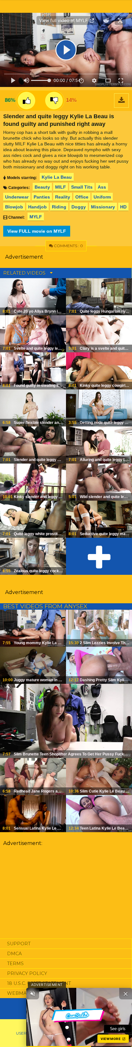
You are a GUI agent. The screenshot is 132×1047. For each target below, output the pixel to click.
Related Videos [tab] (25, 273)
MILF (60, 187)
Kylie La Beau (57, 177)
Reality (62, 196)
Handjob (37, 206)
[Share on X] (120, 20)
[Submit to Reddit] (106, 20)
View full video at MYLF (64, 20)
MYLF (35, 216)
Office (81, 196)
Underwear (17, 196)
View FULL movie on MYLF (36, 231)
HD (123, 206)
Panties (42, 196)
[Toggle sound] (32, 993)
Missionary (103, 206)
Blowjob (14, 206)
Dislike (54, 100)
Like (26, 100)
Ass (102, 187)
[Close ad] (125, 993)
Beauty (42, 187)
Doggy (78, 206)
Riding (59, 206)
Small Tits (82, 187)
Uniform (102, 196)
